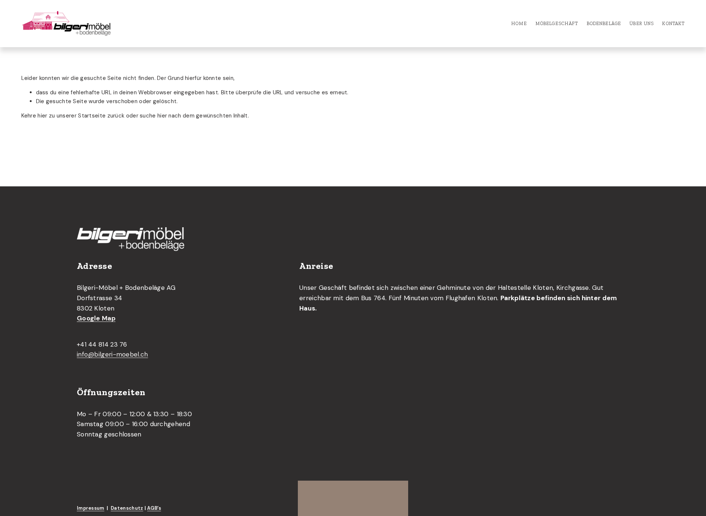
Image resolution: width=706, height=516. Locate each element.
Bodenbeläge (604, 23)
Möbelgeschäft (556, 23)
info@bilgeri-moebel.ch (112, 354)
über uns (642, 23)
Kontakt (673, 23)
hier (42, 115)
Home (519, 23)
